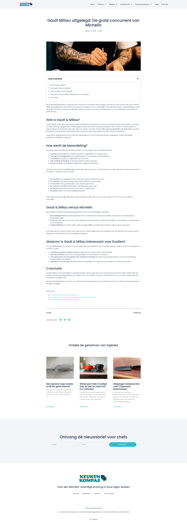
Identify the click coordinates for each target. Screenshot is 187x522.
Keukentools (125, 4)
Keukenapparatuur (142, 4)
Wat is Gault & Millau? (58, 85)
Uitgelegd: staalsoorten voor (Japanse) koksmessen (126, 386)
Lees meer (50, 406)
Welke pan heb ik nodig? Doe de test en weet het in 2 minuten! (93, 386)
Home (92, 4)
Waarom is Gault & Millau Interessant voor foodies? (69, 94)
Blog (156, 4)
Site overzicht (109, 493)
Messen (112, 4)
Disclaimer (86, 493)
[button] (138, 79)
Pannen (101, 4)
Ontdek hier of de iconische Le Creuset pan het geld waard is (73, 297)
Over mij (164, 4)
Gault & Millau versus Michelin (61, 91)
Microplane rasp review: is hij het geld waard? (59, 385)
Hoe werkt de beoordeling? (60, 88)
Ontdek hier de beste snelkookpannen (64, 295)
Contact (97, 493)
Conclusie (54, 97)
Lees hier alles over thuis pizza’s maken (64, 299)
